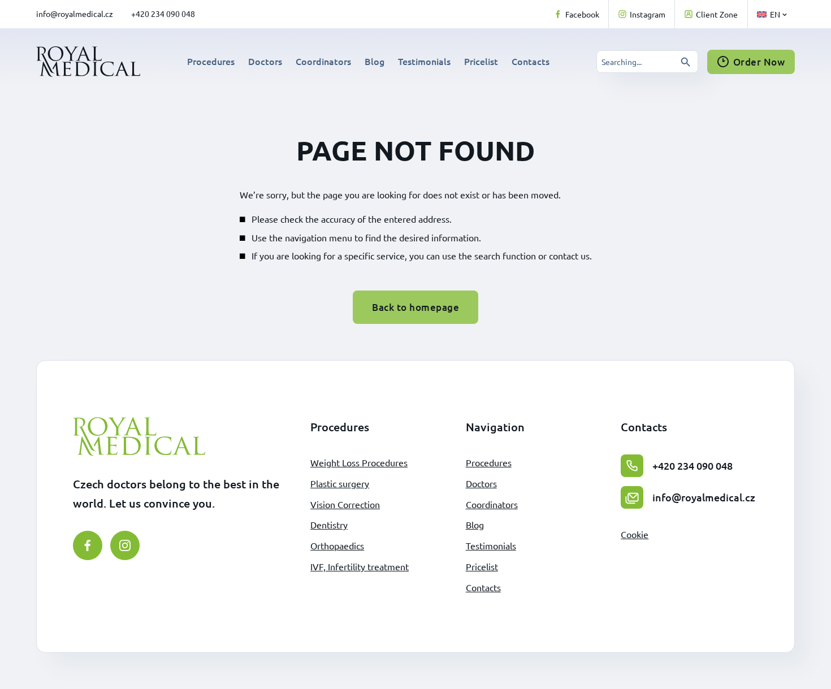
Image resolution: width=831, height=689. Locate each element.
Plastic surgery (339, 483)
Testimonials (424, 61)
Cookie (634, 534)
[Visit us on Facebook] (87, 545)
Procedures (211, 61)
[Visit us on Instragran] (125, 545)
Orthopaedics (337, 545)
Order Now (759, 61)
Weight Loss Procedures (359, 462)
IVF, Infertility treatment (359, 566)
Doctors (265, 61)
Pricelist (481, 61)
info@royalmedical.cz (74, 13)
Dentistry (329, 524)
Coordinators (323, 61)
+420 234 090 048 (163, 13)
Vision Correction (345, 504)
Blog (374, 61)
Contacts (530, 61)
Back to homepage (415, 307)
